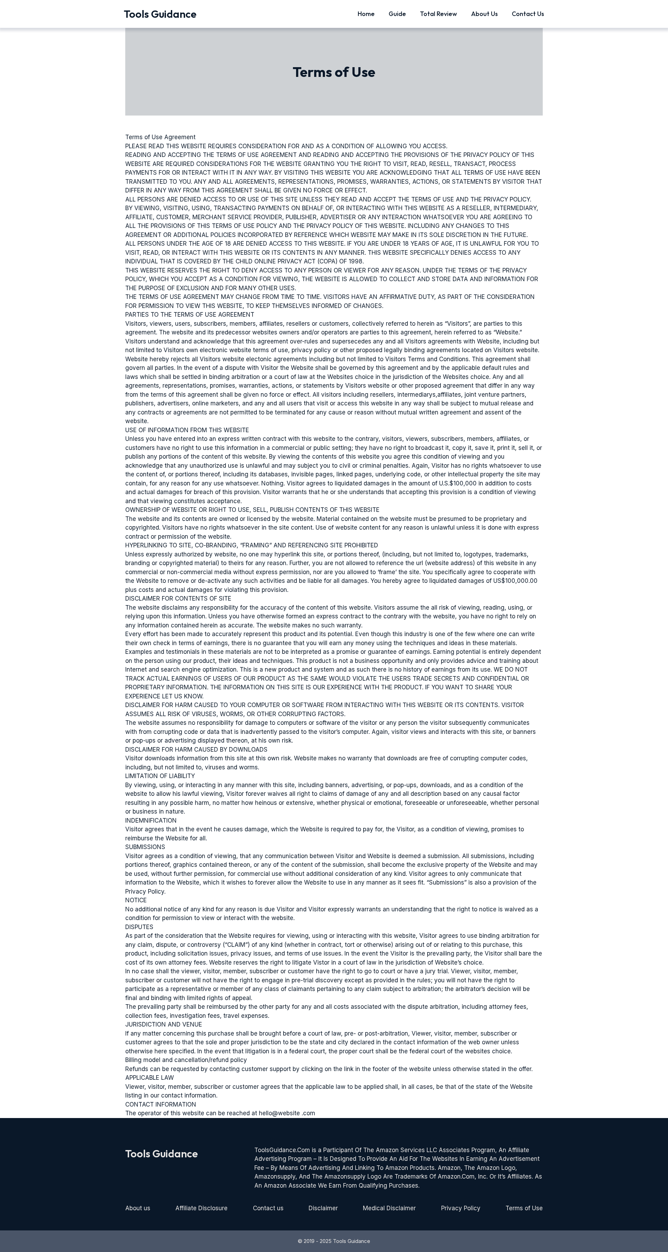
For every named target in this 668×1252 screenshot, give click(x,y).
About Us (484, 14)
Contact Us (528, 14)
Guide (397, 14)
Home (366, 14)
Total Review (438, 14)
